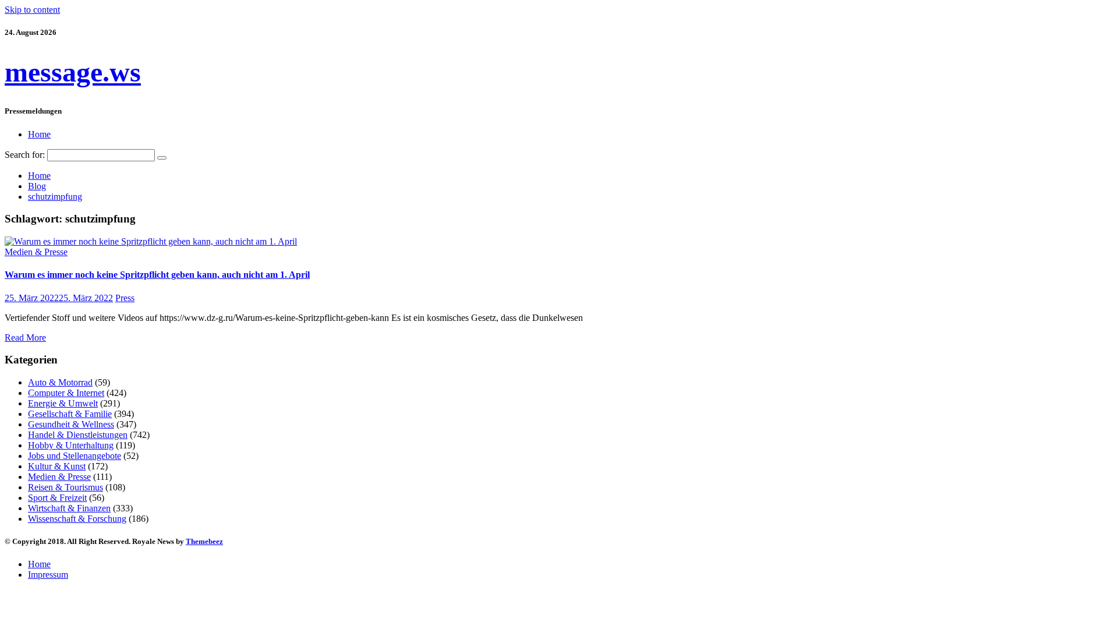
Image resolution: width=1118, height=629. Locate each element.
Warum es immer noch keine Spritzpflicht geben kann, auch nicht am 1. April (157, 275)
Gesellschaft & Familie (70, 414)
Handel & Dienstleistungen (78, 435)
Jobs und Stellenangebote (74, 456)
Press (125, 298)
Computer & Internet (66, 393)
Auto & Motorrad (60, 382)
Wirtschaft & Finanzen (69, 508)
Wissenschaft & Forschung (77, 519)
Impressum (48, 574)
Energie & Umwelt (63, 403)
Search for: (25, 155)
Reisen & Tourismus (65, 487)
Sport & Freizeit (57, 498)
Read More (25, 337)
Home (39, 134)
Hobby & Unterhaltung (71, 445)
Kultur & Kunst (57, 466)
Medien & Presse (36, 252)
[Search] (162, 158)
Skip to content (32, 10)
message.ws (73, 71)
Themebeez (204, 541)
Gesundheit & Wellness (71, 424)
